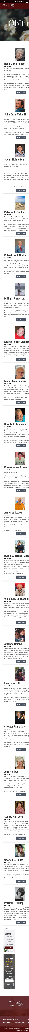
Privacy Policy (19, 1030)
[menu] (26, 2)
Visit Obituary (21, 92)
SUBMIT (9, 984)
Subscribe (9, 948)
